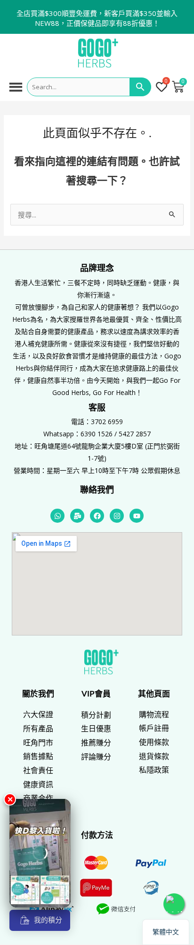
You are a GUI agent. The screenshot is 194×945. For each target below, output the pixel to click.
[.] (162, 87)
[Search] (140, 86)
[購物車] (178, 87)
